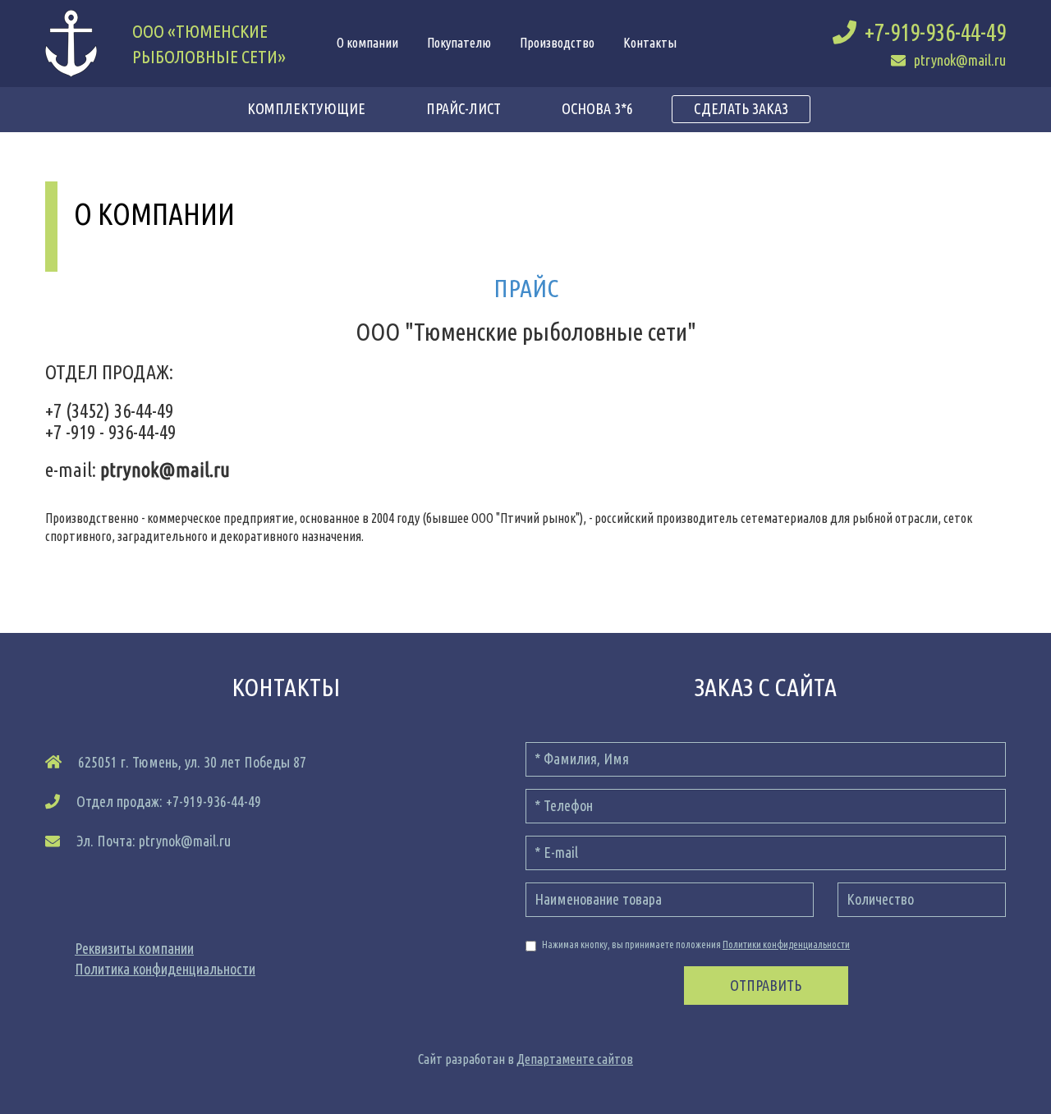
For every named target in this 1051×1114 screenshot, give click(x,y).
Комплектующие (306, 108)
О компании (367, 42)
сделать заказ (741, 108)
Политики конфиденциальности (786, 944)
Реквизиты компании (134, 948)
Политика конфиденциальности (165, 968)
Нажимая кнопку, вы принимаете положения (696, 944)
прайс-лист (463, 108)
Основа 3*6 (597, 108)
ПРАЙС (525, 288)
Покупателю (459, 42)
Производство (557, 42)
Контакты (650, 42)
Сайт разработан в (525, 1059)
